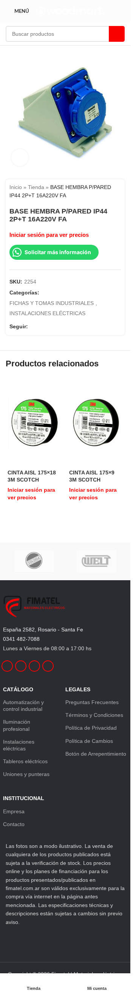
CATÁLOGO (18, 689)
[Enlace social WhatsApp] (59, 326)
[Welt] (96, 561)
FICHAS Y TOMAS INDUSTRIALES (51, 303)
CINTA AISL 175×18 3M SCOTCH (32, 476)
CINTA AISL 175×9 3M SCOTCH (91, 476)
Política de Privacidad (91, 728)
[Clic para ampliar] (19, 157)
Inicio (15, 187)
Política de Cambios (89, 741)
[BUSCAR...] (117, 34)
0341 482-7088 (21, 639)
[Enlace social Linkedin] (50, 326)
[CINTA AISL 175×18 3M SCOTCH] (35, 423)
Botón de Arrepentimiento (95, 754)
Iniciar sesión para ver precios (49, 235)
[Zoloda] (34, 561)
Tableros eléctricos (25, 761)
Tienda (36, 187)
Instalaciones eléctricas (18, 745)
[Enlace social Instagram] (41, 326)
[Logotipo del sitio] (70, 11)
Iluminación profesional (16, 725)
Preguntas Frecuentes (92, 702)
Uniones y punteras (26, 774)
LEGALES (77, 689)
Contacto (14, 824)
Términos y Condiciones (94, 715)
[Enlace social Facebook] (32, 326)
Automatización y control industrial (23, 705)
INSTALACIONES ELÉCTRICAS (47, 313)
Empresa (14, 811)
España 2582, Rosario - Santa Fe (43, 630)
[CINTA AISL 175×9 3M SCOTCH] (96, 423)
